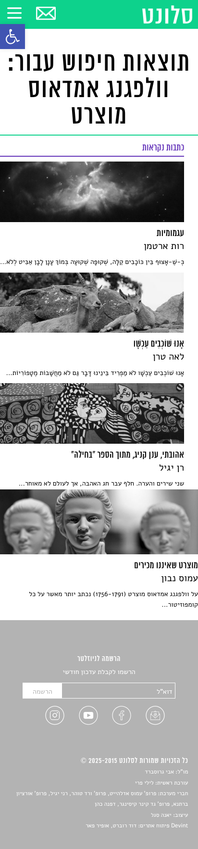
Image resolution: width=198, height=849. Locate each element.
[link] (12, 36)
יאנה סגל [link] (161, 815)
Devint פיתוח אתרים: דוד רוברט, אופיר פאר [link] (137, 826)
